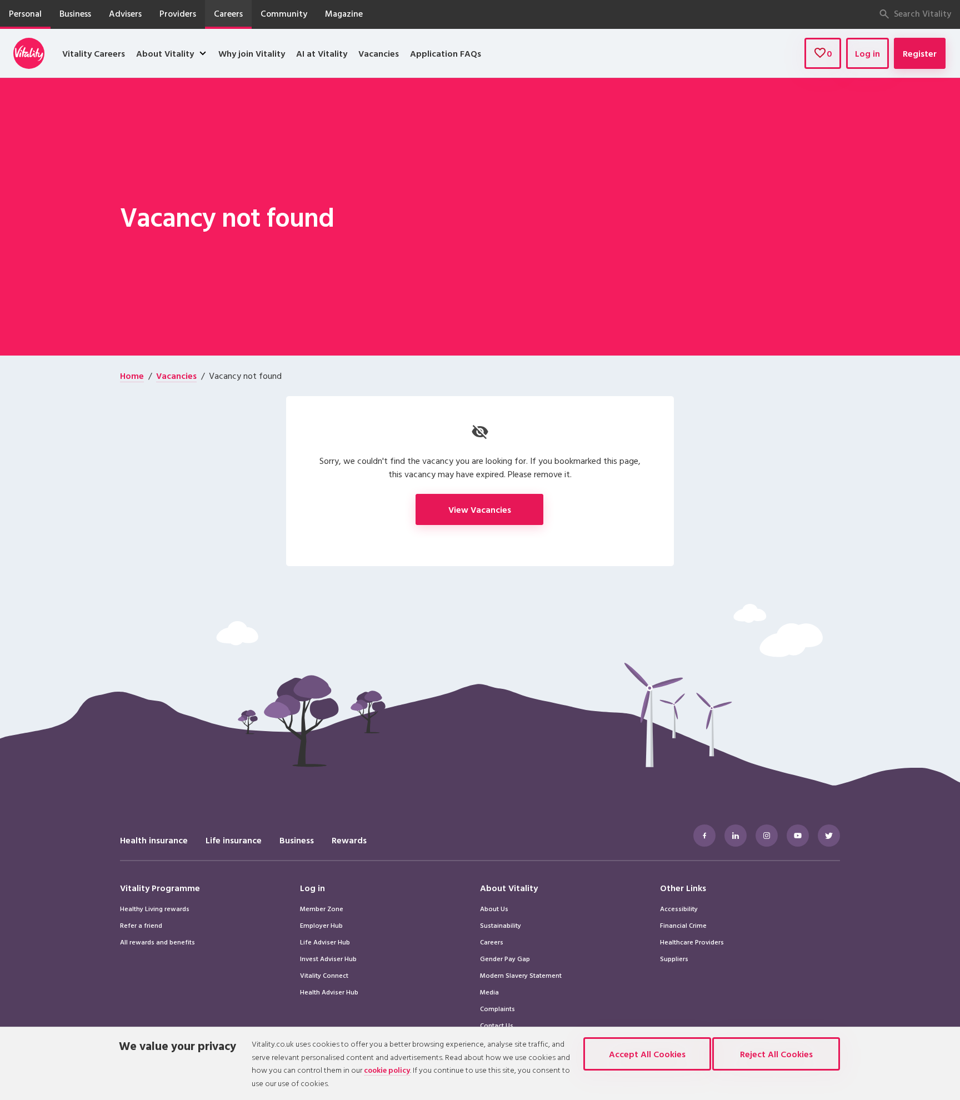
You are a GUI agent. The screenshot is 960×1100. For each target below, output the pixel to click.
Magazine (344, 13)
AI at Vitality (321, 53)
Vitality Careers (93, 53)
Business (75, 13)
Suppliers (674, 958)
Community (284, 13)
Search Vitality (922, 13)
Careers (228, 13)
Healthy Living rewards (154, 908)
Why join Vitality (251, 53)
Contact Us (496, 1025)
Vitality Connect (324, 975)
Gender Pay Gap (505, 958)
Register (920, 53)
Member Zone (321, 908)
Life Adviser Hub (325, 941)
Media (489, 991)
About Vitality (165, 53)
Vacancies (378, 53)
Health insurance (154, 840)
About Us (494, 908)
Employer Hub (321, 925)
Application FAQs (445, 53)
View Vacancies (479, 509)
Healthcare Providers (692, 941)
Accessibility (679, 908)
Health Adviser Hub (329, 991)
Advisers (125, 13)
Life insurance (234, 840)
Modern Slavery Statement (521, 975)
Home (132, 375)
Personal (25, 13)
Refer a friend (141, 925)
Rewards (349, 840)
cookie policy (387, 1070)
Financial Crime (683, 925)
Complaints (497, 1008)
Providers (177, 13)
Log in (867, 53)
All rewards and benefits (157, 941)
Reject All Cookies (776, 1054)
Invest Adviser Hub (328, 958)
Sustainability (500, 925)
